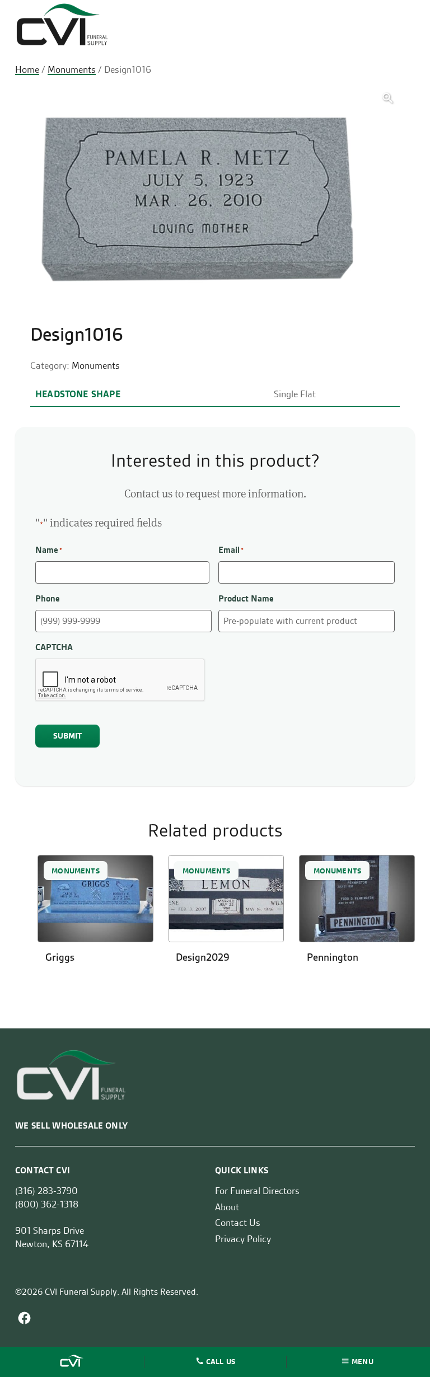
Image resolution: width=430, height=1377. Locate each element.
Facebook (24, 1318)
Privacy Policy (243, 1239)
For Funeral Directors (257, 1191)
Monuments (72, 69)
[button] (388, 98)
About (227, 1207)
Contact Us (237, 1222)
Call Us (220, 1361)
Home (27, 69)
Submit (67, 735)
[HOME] (73, 1362)
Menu (362, 1361)
